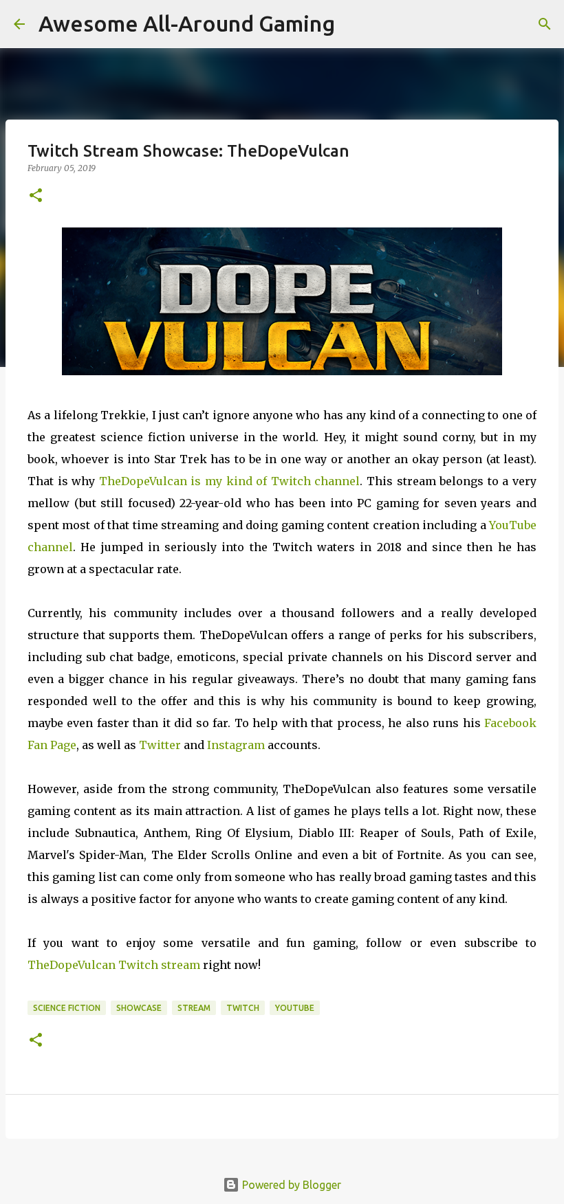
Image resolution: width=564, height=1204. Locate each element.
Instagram (236, 745)
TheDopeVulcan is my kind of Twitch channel (229, 481)
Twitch (242, 1007)
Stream (193, 1007)
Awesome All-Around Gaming (187, 23)
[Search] (544, 24)
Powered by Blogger (290, 1185)
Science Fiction (66, 1007)
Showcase (139, 1007)
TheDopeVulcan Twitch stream (114, 965)
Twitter (160, 745)
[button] (36, 196)
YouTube (294, 1007)
